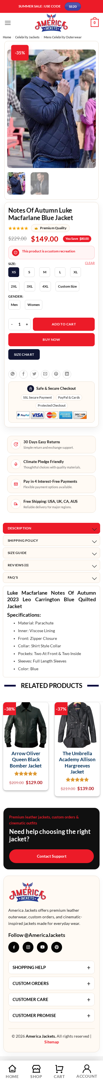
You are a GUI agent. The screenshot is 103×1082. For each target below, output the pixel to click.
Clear (90, 262)
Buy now (51, 339)
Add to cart (64, 324)
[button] (7, 23)
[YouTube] (42, 947)
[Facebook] (13, 947)
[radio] (13, 272)
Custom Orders (51, 983)
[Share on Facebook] (23, 374)
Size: (12, 264)
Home (7, 37)
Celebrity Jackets (27, 37)
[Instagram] (28, 947)
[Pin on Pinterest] (56, 374)
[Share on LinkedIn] (67, 374)
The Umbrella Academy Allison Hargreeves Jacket (77, 762)
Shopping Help (51, 967)
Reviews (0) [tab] (18, 565)
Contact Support (51, 856)
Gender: (15, 296)
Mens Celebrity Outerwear (63, 37)
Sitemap (51, 1041)
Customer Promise (51, 1015)
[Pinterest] (56, 947)
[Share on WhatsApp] (12, 374)
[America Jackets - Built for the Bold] (51, 22)
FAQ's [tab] (13, 577)
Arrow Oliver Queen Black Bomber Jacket (26, 759)
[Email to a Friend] (45, 374)
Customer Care (51, 999)
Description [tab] (19, 528)
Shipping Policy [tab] (23, 540)
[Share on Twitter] (34, 374)
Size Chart (24, 354)
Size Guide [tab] (17, 553)
